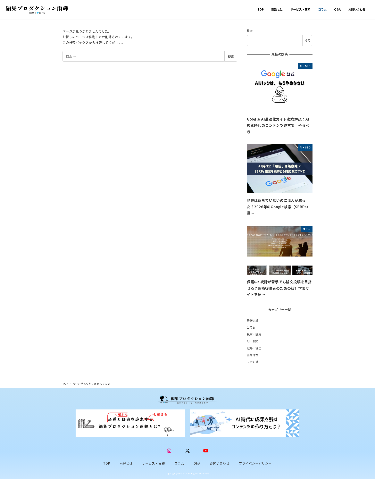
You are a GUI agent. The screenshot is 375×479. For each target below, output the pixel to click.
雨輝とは (126, 463)
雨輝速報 (252, 355)
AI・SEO (252, 341)
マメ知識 (252, 362)
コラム (251, 327)
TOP (106, 463)
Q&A (197, 463)
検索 (231, 56)
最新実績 (252, 321)
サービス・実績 (153, 463)
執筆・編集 (254, 334)
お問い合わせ (219, 463)
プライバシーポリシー (255, 463)
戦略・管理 (254, 348)
